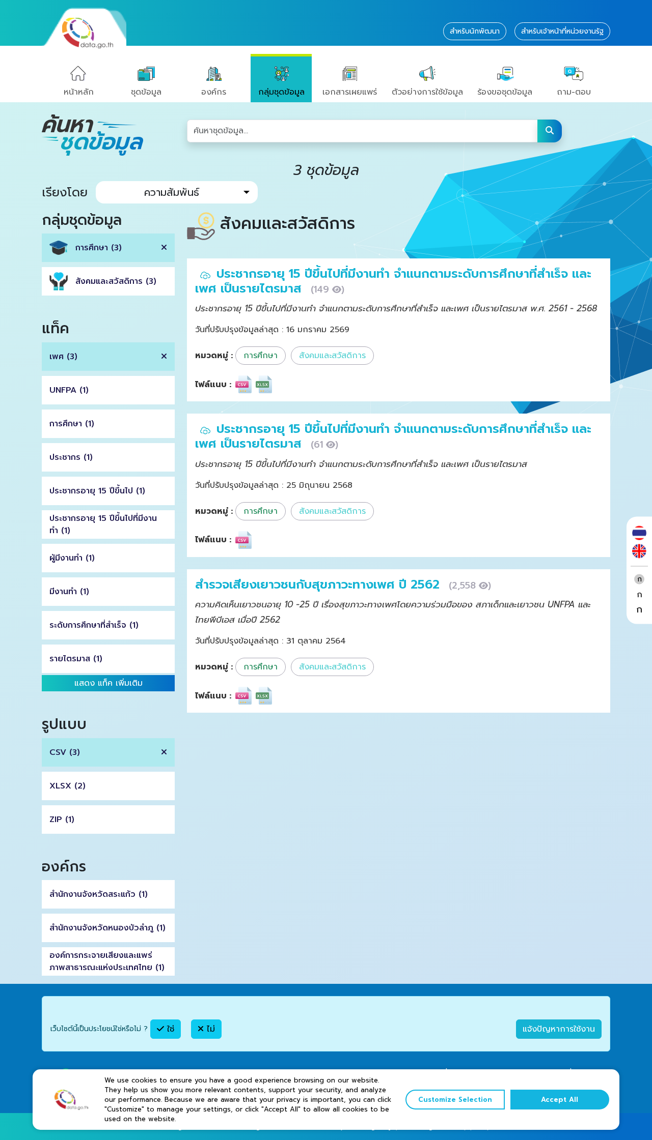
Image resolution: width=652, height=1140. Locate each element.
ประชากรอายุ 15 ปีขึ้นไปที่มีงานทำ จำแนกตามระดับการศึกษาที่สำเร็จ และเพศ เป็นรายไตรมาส (393, 281)
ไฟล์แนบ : (213, 384)
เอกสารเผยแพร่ (349, 92)
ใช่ (169, 1029)
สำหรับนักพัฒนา (475, 31)
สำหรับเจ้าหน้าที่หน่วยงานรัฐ (562, 31)
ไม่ (209, 1029)
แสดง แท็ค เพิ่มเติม (108, 683)
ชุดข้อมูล (146, 92)
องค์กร (213, 92)
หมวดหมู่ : (214, 355)
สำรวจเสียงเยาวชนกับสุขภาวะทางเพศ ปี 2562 (319, 584)
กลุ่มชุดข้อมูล (281, 92)
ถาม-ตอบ (574, 92)
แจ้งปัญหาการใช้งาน (559, 1029)
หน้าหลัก (79, 92)
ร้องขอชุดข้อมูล (504, 92)
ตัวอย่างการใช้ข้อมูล (427, 92)
